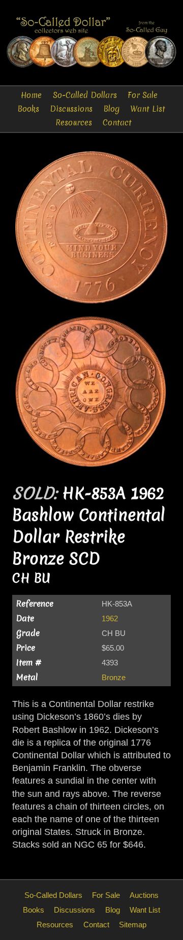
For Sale (143, 95)
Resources (73, 122)
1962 (110, 618)
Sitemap (132, 924)
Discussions (71, 109)
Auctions (144, 895)
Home (31, 95)
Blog (111, 109)
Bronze (114, 677)
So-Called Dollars (85, 95)
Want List (147, 109)
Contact (117, 122)
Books (28, 109)
